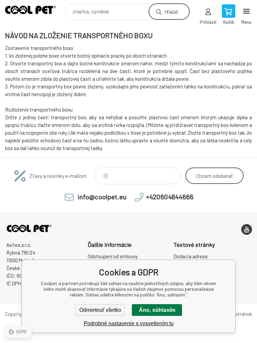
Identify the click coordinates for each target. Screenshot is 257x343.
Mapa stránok (237, 314)
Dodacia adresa (190, 256)
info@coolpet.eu (102, 197)
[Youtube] (246, 229)
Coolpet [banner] (34, 10)
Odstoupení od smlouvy (113, 256)
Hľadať (171, 11)
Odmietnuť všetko (100, 310)
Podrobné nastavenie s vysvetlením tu (129, 323)
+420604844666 (169, 197)
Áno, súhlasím (157, 310)
